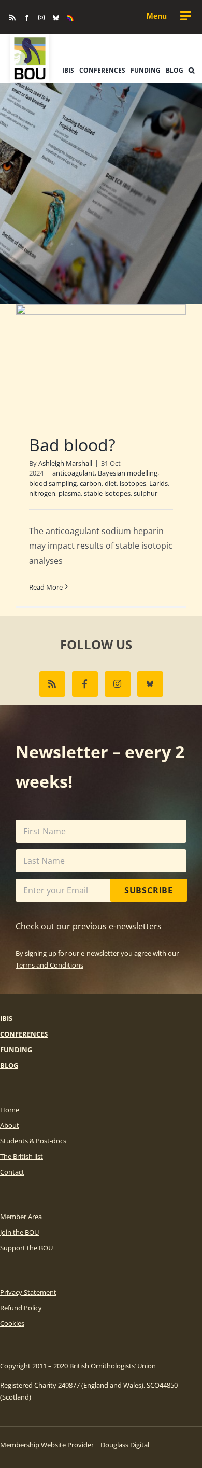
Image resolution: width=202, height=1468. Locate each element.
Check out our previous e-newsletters (89, 926)
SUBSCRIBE (148, 890)
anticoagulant (73, 473)
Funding (16, 1049)
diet (111, 483)
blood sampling (53, 483)
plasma (70, 493)
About (9, 1125)
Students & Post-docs (33, 1140)
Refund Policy (21, 1307)
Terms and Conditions (49, 965)
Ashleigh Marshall (65, 463)
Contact (12, 1172)
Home (9, 1109)
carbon (91, 483)
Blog (9, 1065)
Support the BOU (26, 1247)
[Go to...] (168, 16)
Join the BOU (19, 1232)
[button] (191, 70)
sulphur (145, 493)
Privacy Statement (28, 1292)
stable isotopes (107, 493)
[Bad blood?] (101, 361)
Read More (46, 587)
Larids (158, 483)
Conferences (24, 1034)
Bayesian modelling (127, 473)
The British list (21, 1156)
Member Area (21, 1216)
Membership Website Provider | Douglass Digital (74, 1444)
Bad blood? (72, 445)
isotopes (133, 483)
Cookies (12, 1323)
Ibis (6, 1018)
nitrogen (42, 493)
